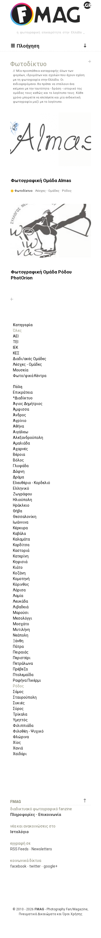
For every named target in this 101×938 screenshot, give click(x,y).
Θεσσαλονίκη (24, 516)
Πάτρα (18, 646)
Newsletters (42, 849)
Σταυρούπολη (25, 697)
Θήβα (17, 511)
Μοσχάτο (21, 624)
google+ (50, 866)
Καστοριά (21, 550)
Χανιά (18, 748)
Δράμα (18, 477)
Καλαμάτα (21, 539)
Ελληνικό (21, 488)
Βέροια (19, 454)
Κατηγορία (23, 325)
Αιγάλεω (20, 432)
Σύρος (18, 708)
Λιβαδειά (21, 607)
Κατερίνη (21, 556)
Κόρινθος (21, 584)
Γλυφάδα (21, 466)
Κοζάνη (19, 573)
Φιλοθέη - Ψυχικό (28, 731)
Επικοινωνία (49, 814)
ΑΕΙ (16, 336)
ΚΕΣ (16, 353)
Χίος (17, 742)
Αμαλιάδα (21, 443)
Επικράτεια (23, 392)
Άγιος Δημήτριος (28, 404)
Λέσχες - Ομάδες (27, 364)
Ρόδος (18, 686)
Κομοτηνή (21, 579)
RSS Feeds (19, 849)
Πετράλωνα (23, 663)
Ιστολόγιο (19, 832)
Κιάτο (18, 567)
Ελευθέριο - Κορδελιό (31, 483)
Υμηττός (20, 720)
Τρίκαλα (20, 714)
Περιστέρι (21, 658)
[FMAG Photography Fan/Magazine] (50, 22)
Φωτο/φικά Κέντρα (29, 376)
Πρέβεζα (20, 669)
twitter (35, 866)
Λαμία (18, 596)
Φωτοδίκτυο (24, 191)
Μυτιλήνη (21, 629)
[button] (25, 45)
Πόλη (17, 387)
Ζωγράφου (22, 494)
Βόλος (18, 460)
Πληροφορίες (22, 814)
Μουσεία (20, 370)
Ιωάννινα (20, 522)
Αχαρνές (20, 449)
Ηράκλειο (21, 505)
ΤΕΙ (15, 342)
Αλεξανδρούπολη (28, 437)
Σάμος (18, 692)
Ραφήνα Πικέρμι (27, 680)
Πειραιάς (21, 652)
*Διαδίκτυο (23, 398)
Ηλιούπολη (22, 500)
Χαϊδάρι (20, 754)
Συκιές (19, 703)
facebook (18, 866)
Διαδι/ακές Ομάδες (29, 359)
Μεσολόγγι (22, 618)
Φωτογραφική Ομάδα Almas (41, 180)
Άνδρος (19, 415)
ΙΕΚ (15, 347)
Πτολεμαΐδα (23, 675)
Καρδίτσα (21, 545)
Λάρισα (19, 590)
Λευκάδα (20, 601)
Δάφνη (19, 471)
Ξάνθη (18, 641)
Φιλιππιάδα (23, 725)
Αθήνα (18, 426)
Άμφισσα (21, 409)
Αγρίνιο (19, 420)
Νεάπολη (20, 635)
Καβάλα (19, 533)
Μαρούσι (21, 612)
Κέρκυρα (20, 528)
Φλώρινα (21, 737)
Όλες (17, 330)
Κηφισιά (20, 562)
